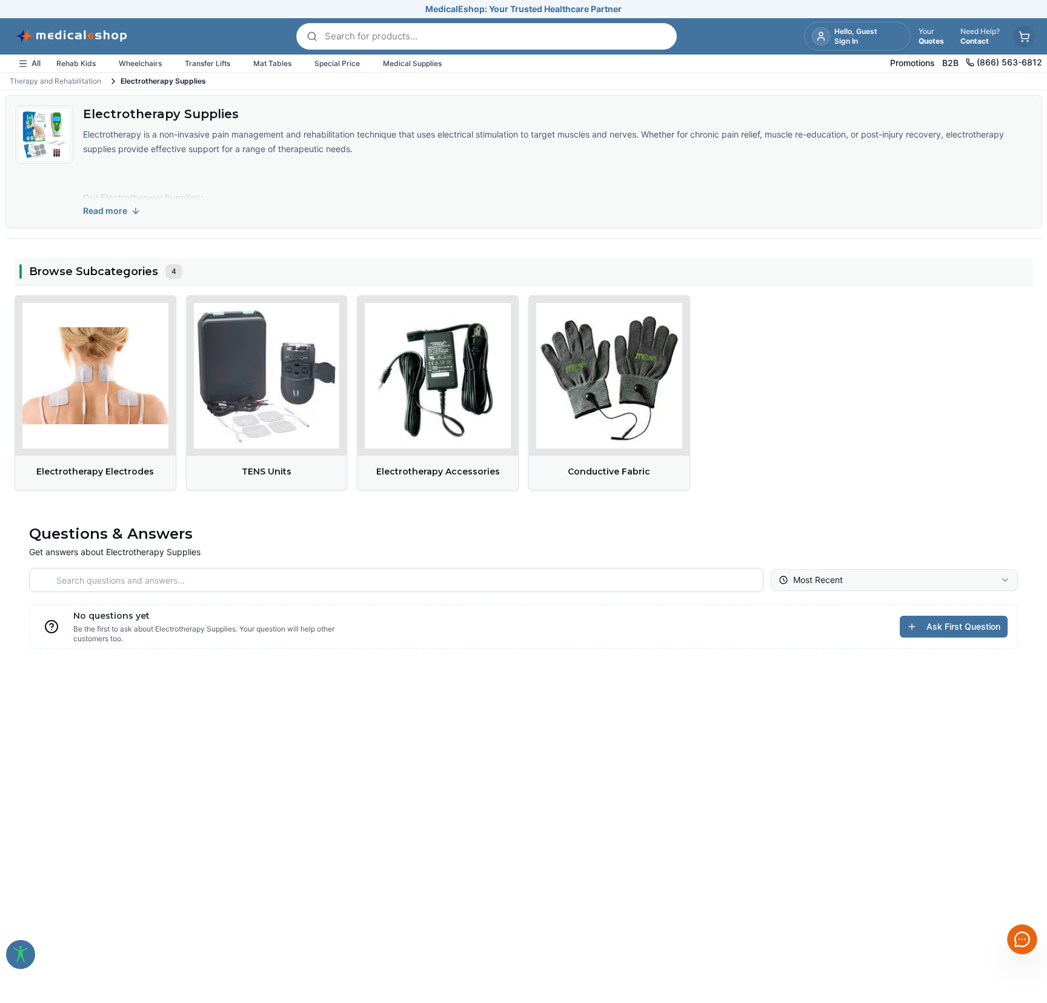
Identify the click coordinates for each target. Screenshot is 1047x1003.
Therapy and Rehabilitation (55, 80)
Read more (105, 210)
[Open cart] (1024, 36)
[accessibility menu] (20, 954)
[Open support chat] (1022, 939)
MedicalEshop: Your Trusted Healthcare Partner (523, 9)
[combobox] (894, 580)
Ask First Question (963, 626)
